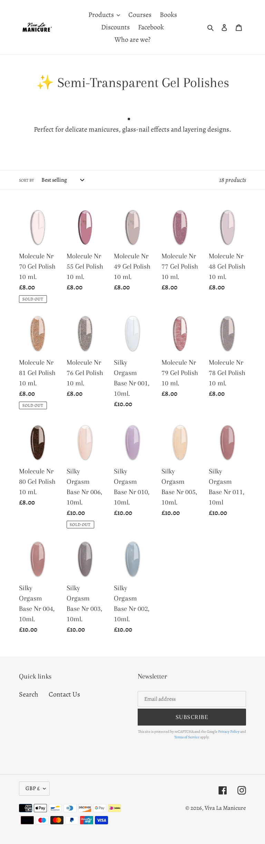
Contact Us (64, 694)
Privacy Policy (228, 731)
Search (28, 694)
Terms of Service (186, 737)
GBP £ (33, 788)
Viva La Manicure (225, 808)
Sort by (26, 180)
